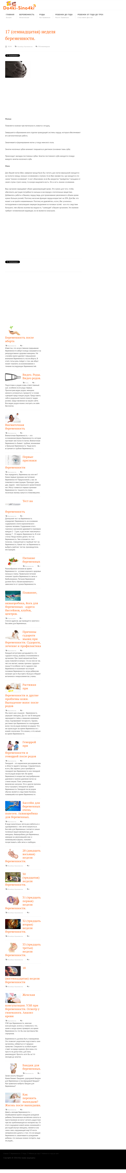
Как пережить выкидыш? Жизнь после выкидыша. (23, 1099)
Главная (5, 1153)
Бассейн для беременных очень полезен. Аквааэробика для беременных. (22, 810)
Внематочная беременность (15, 426)
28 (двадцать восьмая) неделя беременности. (23, 856)
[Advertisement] (43, 96)
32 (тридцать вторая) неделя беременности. (23, 926)
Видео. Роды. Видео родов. (32, 376)
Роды (26, 382)
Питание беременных (31, 559)
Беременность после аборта (19, 339)
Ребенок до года (34, 1153)
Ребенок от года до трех (50, 1153)
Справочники (12, 618)
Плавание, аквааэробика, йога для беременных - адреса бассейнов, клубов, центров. (21, 603)
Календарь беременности (25, 46)
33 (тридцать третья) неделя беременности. (23, 949)
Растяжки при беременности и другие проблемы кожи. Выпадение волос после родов (22, 695)
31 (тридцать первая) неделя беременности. (23, 902)
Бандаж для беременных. (32, 1067)
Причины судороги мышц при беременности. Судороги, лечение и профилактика (23, 639)
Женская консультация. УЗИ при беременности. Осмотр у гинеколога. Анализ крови (22, 1005)
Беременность (12, 345)
